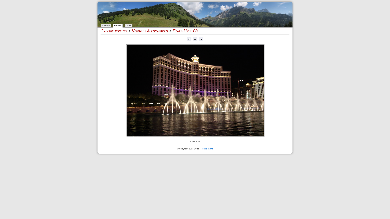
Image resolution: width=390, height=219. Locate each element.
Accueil (106, 26)
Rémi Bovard (207, 149)
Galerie (117, 26)
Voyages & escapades (150, 31)
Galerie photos (114, 31)
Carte (128, 26)
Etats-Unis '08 (185, 31)
